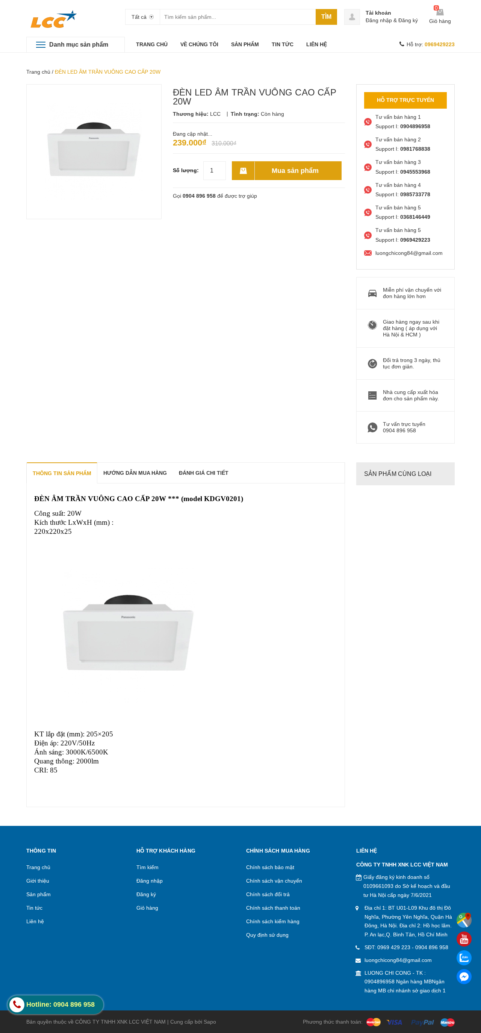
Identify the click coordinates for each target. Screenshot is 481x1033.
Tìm (326, 17)
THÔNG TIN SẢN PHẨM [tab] (62, 473)
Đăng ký (408, 20)
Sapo (210, 1022)
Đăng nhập (379, 20)
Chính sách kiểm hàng (272, 921)
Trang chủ (38, 72)
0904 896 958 (199, 196)
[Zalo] (464, 957)
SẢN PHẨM (245, 44)
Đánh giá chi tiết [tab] (203, 473)
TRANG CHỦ (152, 44)
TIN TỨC (282, 44)
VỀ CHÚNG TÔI (199, 44)
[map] (464, 920)
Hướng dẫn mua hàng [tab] (135, 473)
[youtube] (464, 939)
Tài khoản (378, 13)
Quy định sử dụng (267, 935)
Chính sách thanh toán (273, 908)
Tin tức (34, 908)
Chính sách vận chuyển (274, 881)
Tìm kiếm (147, 867)
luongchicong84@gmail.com (398, 960)
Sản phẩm (38, 894)
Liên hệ (35, 921)
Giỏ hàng (147, 908)
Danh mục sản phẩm (78, 44)
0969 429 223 (393, 947)
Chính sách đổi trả (268, 894)
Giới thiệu (37, 881)
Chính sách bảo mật (270, 867)
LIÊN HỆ (316, 44)
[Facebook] (464, 976)
